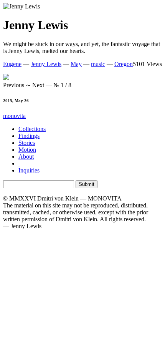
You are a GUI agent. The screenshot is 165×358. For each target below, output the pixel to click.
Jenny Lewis (46, 64)
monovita (14, 116)
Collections (32, 129)
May (76, 64)
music (98, 64)
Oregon (123, 64)
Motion (27, 149)
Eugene (12, 64)
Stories (26, 142)
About (26, 156)
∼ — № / (37, 85)
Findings (29, 136)
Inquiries (29, 170)
